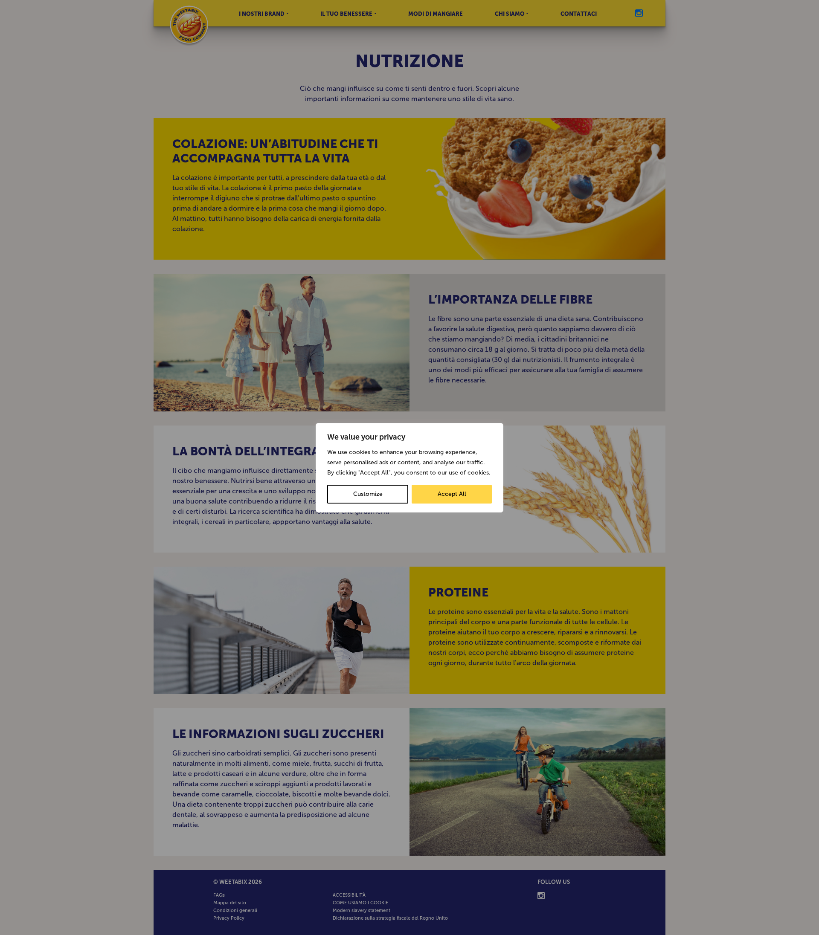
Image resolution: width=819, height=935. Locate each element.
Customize (368, 494)
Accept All (452, 494)
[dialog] (409, 467)
